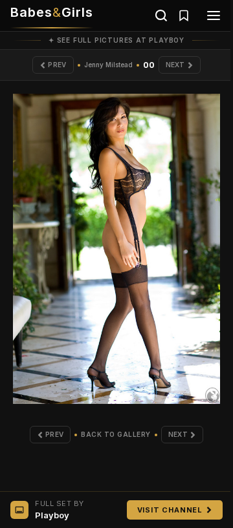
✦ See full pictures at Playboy (116, 40)
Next (175, 65)
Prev (57, 65)
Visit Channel (170, 509)
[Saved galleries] (184, 15)
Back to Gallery (116, 434)
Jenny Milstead (108, 65)
